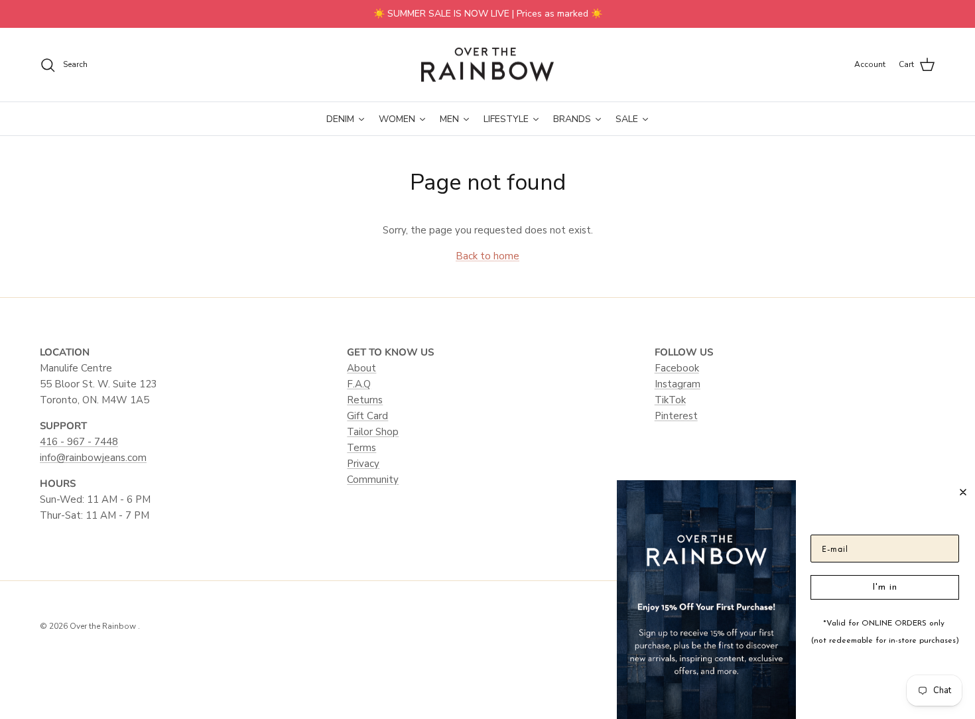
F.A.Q (359, 384)
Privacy (363, 463)
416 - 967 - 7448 (79, 441)
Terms (361, 447)
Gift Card (367, 416)
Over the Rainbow (104, 626)
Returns (365, 400)
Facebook (677, 368)
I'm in (884, 587)
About (361, 368)
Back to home (487, 256)
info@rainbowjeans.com (93, 457)
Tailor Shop (373, 431)
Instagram (677, 384)
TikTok (670, 400)
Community (373, 479)
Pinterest (676, 416)
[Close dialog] (963, 492)
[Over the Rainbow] (487, 65)
